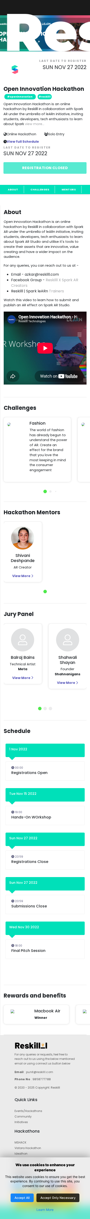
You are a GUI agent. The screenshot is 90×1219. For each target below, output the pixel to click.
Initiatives (21, 1122)
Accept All (22, 1198)
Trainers (56, 291)
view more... (34, 124)
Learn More (45, 1210)
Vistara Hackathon (28, 1148)
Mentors (69, 189)
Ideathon (21, 1154)
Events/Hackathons (28, 1111)
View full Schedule (23, 141)
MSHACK (20, 1142)
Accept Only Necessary (57, 1198)
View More (21, 576)
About (13, 189)
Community (23, 1116)
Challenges (39, 189)
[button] (45, 491)
